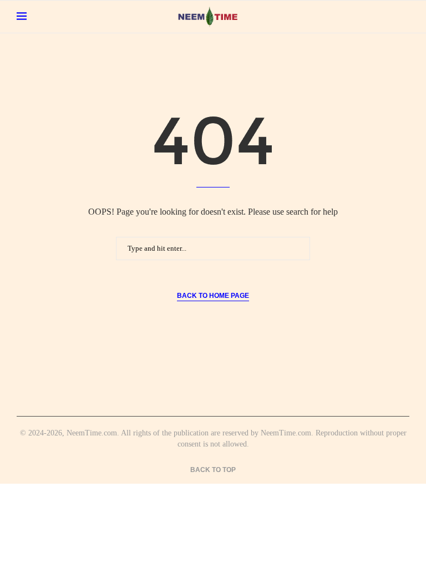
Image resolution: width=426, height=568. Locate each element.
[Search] (403, 17)
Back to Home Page (213, 296)
